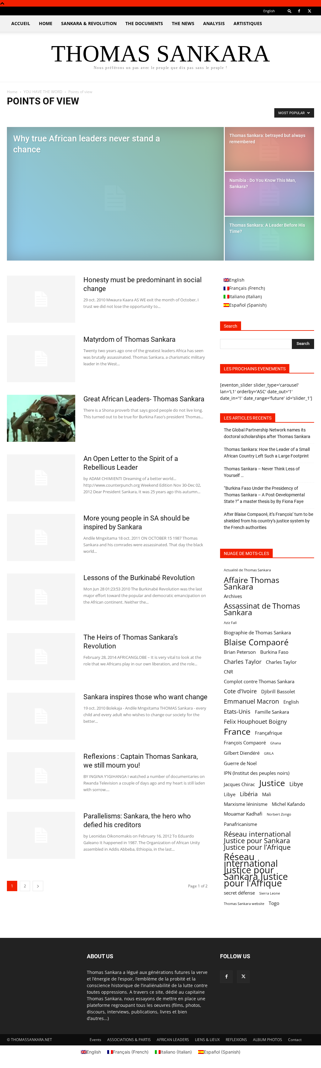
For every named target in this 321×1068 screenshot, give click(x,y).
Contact (295, 1039)
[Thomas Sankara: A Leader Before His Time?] (269, 239)
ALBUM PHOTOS (267, 1039)
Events (95, 1039)
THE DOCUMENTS (144, 23)
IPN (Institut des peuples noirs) (256, 773)
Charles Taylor (242, 661)
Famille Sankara (272, 712)
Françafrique (268, 733)
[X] (309, 11)
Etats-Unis (237, 711)
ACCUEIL (20, 23)
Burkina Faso (274, 652)
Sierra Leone (269, 893)
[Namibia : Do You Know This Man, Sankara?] (269, 194)
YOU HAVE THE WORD (43, 91)
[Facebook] (299, 11)
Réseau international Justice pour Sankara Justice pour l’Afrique (257, 840)
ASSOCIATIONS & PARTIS (129, 1039)
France (237, 731)
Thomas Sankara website (244, 903)
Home (12, 91)
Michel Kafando (288, 804)
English (291, 702)
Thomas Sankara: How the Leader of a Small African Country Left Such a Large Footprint (267, 452)
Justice (272, 783)
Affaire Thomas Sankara (251, 583)
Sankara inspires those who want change (145, 697)
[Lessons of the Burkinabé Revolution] (41, 597)
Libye (296, 784)
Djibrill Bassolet (278, 691)
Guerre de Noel (240, 763)
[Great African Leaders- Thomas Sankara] (41, 418)
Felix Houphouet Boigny (255, 721)
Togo (274, 903)
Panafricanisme (240, 824)
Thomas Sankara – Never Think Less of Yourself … (262, 472)
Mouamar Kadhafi (243, 814)
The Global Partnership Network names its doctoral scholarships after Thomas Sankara (267, 433)
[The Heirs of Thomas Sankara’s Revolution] (41, 656)
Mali (266, 794)
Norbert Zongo (279, 814)
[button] (289, 10)
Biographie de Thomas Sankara (257, 632)
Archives (233, 596)
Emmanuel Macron (251, 701)
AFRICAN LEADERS (173, 1039)
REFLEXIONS (236, 1039)
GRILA (269, 753)
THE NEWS (183, 23)
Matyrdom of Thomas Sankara (129, 339)
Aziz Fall (230, 623)
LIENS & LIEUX (207, 1039)
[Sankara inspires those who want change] (41, 716)
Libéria (249, 794)
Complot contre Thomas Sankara (259, 681)
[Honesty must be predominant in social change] (41, 299)
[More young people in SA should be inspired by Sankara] (41, 537)
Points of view (21, 114)
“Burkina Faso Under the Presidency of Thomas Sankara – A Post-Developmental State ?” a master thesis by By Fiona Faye (264, 495)
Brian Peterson (240, 652)
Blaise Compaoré (256, 642)
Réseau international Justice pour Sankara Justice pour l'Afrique (256, 870)
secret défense (239, 893)
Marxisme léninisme (245, 804)
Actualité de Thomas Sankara (247, 570)
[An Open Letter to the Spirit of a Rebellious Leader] (41, 477)
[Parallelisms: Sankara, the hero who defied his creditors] (41, 835)
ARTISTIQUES (248, 23)
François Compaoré (245, 742)
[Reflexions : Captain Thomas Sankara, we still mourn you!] (41, 775)
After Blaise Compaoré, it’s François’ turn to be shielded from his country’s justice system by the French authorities (268, 521)
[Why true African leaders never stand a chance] (115, 198)
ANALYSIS (214, 23)
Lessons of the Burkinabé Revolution (139, 578)
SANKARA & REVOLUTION (89, 23)
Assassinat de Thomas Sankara (262, 609)
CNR (228, 672)
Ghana (275, 743)
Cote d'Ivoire (240, 691)
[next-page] (38, 886)
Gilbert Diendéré (242, 753)
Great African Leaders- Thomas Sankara (143, 399)
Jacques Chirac (239, 784)
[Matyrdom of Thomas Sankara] (41, 358)
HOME (45, 23)
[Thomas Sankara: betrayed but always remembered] (269, 149)
